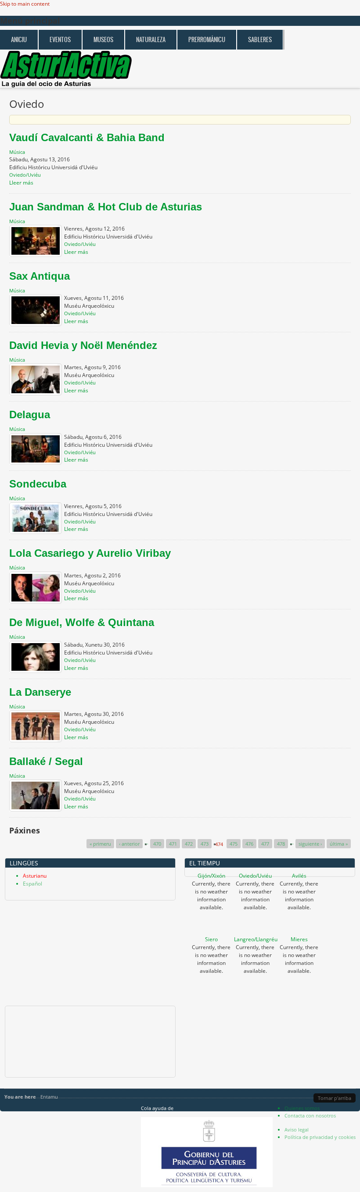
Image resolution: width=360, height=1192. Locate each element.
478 (281, 843)
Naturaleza (151, 40)
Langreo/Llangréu (255, 939)
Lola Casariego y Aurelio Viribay (90, 553)
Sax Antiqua (39, 276)
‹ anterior (129, 843)
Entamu (49, 1096)
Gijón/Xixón (211, 875)
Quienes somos (302, 1108)
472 (189, 843)
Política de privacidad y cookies (320, 1137)
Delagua (29, 414)
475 (234, 843)
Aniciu (19, 40)
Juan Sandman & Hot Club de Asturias (105, 207)
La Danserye (40, 692)
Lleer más (21, 182)
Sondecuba (37, 484)
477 (265, 843)
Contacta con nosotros (310, 1115)
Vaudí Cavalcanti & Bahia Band (87, 137)
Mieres (299, 939)
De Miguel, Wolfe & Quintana (81, 622)
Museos (103, 40)
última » (339, 843)
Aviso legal (296, 1129)
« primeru (100, 843)
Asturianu (35, 875)
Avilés (299, 875)
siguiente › (310, 843)
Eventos (60, 40)
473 (205, 843)
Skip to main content (25, 3)
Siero (211, 939)
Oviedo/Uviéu (255, 875)
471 (173, 843)
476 (249, 843)
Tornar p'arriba (334, 1098)
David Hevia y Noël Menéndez (83, 345)
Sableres (260, 40)
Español (32, 883)
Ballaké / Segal (46, 761)
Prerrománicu (206, 40)
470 (157, 843)
